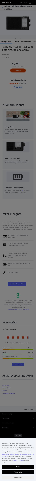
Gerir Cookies (18, 477)
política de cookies (18, 460)
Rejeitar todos (18, 472)
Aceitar (18, 467)
